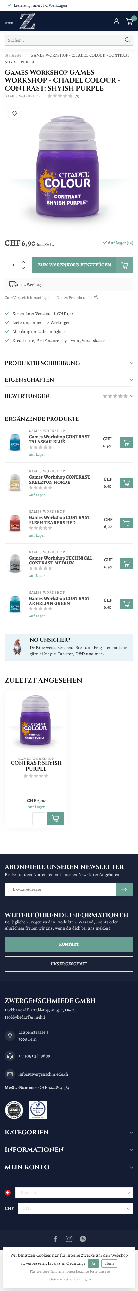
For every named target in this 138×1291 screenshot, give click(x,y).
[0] (129, 21)
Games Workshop (23, 96)
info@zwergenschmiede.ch (43, 1074)
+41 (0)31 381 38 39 (34, 1056)
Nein (109, 1263)
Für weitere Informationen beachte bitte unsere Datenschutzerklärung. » (70, 1275)
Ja (93, 1263)
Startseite (13, 55)
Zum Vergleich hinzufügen (27, 297)
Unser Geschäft (69, 964)
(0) (77, 96)
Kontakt (69, 944)
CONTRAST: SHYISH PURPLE (36, 766)
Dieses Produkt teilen (75, 297)
